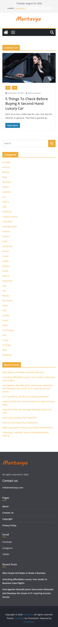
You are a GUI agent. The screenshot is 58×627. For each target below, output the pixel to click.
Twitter (5, 554)
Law (4, 285)
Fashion (6, 231)
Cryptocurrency (10, 216)
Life (4, 290)
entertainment (9, 226)
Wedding (6, 354)
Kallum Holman (34, 93)
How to (5, 275)
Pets (4, 310)
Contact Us (8, 512)
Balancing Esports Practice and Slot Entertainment (27, 427)
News (5, 305)
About (5, 506)
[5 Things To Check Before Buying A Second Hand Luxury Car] (29, 68)
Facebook (7, 541)
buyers (5, 186)
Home (5, 270)
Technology (8, 330)
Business (6, 182)
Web (4, 350)
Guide (5, 256)
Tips (14, 88)
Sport (5, 325)
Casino (5, 201)
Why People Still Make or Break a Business (23, 372)
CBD (4, 206)
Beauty (5, 172)
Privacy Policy (9, 525)
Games (5, 251)
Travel (5, 340)
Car (8, 88)
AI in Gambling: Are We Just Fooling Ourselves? (25, 396)
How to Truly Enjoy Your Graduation (20, 422)
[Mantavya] (6, 32)
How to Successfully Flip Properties (19, 417)
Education (7, 221)
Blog (4, 177)
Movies (5, 295)
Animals (6, 162)
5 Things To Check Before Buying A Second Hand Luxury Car (26, 103)
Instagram (7, 548)
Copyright (7, 519)
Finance (6, 236)
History (5, 266)
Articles (6, 167)
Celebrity (6, 211)
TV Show (6, 345)
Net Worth (7, 300)
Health (5, 261)
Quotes (6, 315)
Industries (7, 280)
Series (5, 320)
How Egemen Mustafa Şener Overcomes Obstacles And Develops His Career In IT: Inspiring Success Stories (27, 388)
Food (4, 241)
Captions (6, 191)
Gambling (7, 246)
